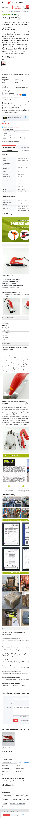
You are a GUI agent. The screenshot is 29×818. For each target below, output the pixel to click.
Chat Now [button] (21, 814)
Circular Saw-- (5, 765)
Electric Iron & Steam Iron (22, 11)
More (3, 806)
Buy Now (7, 815)
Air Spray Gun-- (20, 771)
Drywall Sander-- (6, 771)
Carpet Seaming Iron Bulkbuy (17, 803)
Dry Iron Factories (18, 795)
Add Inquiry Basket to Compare (11, 141)
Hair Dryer (16, 788)
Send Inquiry (15, 815)
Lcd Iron (5, 803)
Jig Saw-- (18, 765)
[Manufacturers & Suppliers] (14, 2)
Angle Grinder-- (20, 768)
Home (3, 11)
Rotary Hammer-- (6, 768)
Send (15, 720)
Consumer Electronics (11, 11)
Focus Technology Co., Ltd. (20, 811)
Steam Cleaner (6, 788)
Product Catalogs (24, 762)
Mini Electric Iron (17, 799)
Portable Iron (6, 799)
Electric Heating (7, 795)
